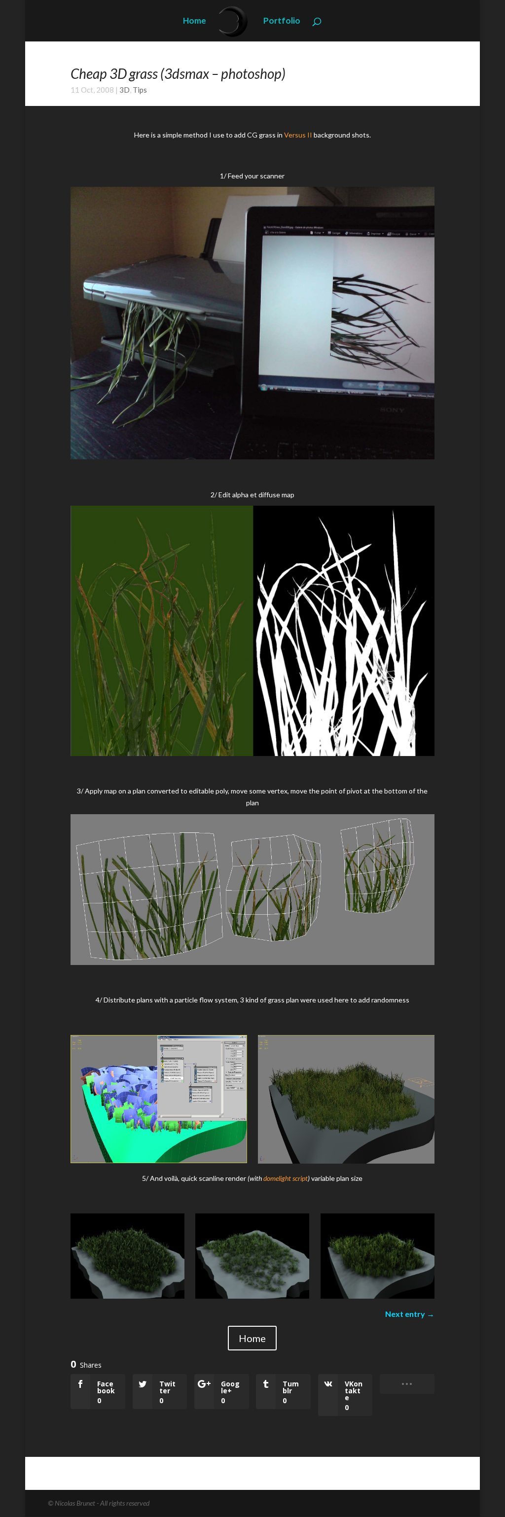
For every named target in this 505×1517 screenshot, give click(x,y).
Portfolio (281, 21)
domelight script (285, 1178)
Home (194, 21)
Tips (140, 89)
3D (124, 89)
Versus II (298, 135)
